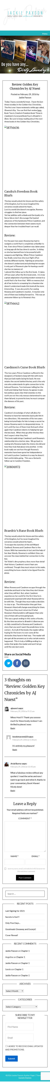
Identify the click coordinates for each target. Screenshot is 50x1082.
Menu (44, 33)
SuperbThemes (25, 1077)
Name (14, 856)
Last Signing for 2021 (15, 911)
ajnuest (14, 708)
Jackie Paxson (25, 97)
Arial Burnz (16, 763)
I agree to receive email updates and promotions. (24, 1048)
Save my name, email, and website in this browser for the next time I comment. (26, 870)
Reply (12, 728)
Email (35, 856)
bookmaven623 (20, 736)
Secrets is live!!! (12, 917)
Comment (25, 818)
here (39, 110)
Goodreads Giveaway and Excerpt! (20, 929)
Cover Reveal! (11, 935)
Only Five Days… (12, 923)
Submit (11, 1058)
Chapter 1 (25, 951)
